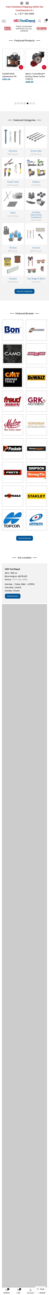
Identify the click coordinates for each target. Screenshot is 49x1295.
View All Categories (24, 291)
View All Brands (24, 538)
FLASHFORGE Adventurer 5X (9, 75)
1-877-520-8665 (25, 13)
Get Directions (12, 596)
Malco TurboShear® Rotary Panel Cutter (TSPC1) (35, 76)
